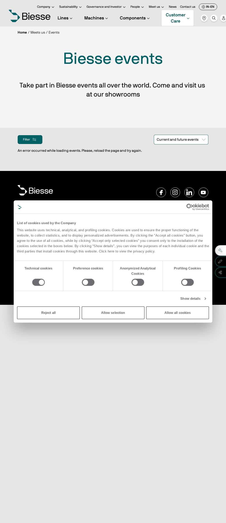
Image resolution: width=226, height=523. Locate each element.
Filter (26, 139)
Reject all (48, 313)
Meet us (154, 6)
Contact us (187, 6)
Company (43, 6)
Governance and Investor (104, 6)
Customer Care (175, 18)
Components (133, 18)
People (135, 6)
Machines (94, 18)
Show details (190, 298)
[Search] (213, 18)
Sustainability (68, 6)
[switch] (88, 282)
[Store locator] (204, 18)
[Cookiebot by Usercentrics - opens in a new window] (189, 207)
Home (22, 32)
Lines (63, 18)
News (173, 6)
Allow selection (113, 313)
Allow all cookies (177, 313)
